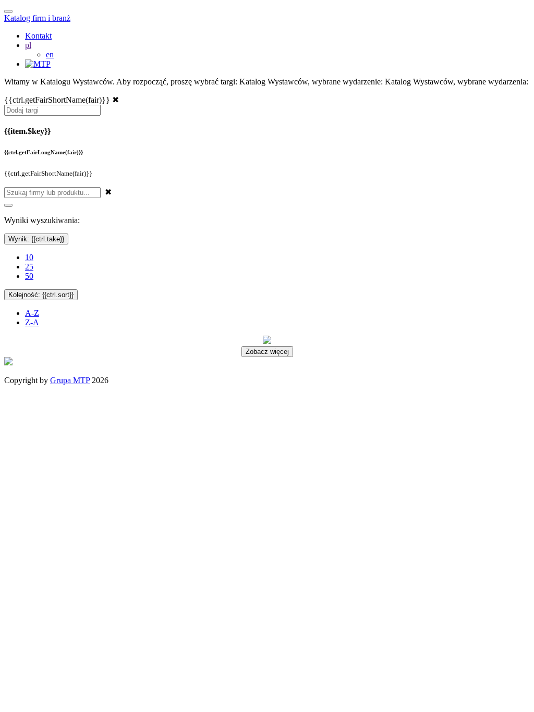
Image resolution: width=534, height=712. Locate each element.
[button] (28, 45)
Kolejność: (41, 295)
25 (29, 266)
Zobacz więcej (267, 351)
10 (29, 257)
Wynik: (36, 239)
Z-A (32, 322)
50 (29, 276)
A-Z (32, 313)
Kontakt (38, 35)
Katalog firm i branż (37, 18)
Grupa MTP (70, 380)
